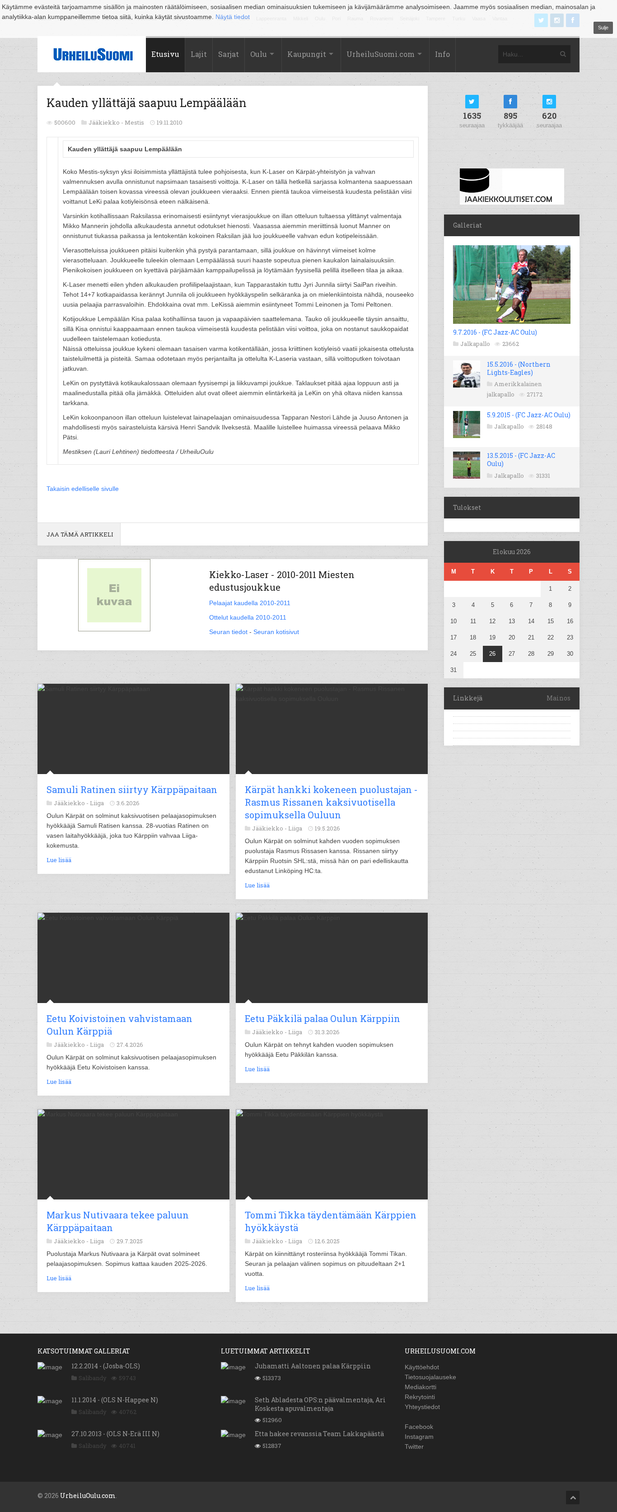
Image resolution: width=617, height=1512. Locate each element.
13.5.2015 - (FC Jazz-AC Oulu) (521, 459)
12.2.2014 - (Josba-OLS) (105, 1366)
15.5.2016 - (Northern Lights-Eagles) (519, 368)
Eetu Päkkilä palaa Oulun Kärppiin (322, 1018)
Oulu (258, 54)
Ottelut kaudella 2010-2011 (247, 617)
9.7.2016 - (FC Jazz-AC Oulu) (495, 332)
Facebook (419, 1426)
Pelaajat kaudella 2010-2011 (249, 603)
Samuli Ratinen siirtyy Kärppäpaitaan (132, 789)
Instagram (419, 1436)
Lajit (199, 54)
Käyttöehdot (422, 1367)
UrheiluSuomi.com (380, 54)
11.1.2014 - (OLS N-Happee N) (114, 1399)
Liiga (97, 803)
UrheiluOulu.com (88, 1495)
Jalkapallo (475, 344)
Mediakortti (420, 1387)
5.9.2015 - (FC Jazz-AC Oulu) (528, 415)
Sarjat (228, 54)
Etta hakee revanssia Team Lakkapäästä (319, 1433)
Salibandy (93, 1378)
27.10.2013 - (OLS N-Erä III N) (115, 1433)
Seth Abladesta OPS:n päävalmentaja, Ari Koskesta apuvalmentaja (320, 1403)
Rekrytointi (420, 1396)
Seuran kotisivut (276, 631)
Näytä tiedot (232, 16)
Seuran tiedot (228, 631)
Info (442, 54)
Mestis (134, 122)
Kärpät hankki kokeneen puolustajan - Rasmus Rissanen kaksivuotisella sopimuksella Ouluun (331, 802)
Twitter (414, 1446)
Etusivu (165, 54)
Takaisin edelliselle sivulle (83, 488)
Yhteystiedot (422, 1406)
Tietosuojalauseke (430, 1377)
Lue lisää (59, 860)
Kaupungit (306, 54)
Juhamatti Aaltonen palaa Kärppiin (313, 1366)
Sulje (603, 27)
